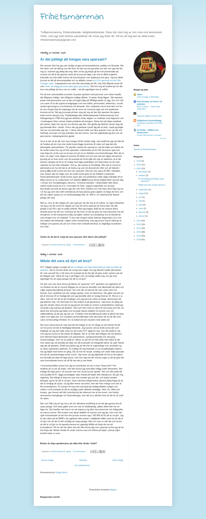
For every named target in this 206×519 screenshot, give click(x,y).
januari (142, 216)
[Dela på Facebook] (99, 245)
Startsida (83, 460)
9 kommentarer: (79, 245)
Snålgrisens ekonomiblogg (149, 120)
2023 (138, 221)
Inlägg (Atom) (61, 472)
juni (140, 197)
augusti (142, 193)
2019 (138, 236)
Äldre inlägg (117, 460)
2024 (138, 168)
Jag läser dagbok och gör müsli (149, 116)
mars (141, 208)
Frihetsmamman (72, 17)
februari (142, 212)
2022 (138, 224)
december (143, 172)
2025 (138, 165)
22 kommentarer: (80, 451)
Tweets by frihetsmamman (145, 149)
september (144, 190)
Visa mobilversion (82, 465)
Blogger (113, 490)
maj (140, 201)
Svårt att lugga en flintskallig (148, 97)
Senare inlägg (47, 460)
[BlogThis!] (93, 245)
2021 (138, 228)
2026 (138, 161)
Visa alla (163, 138)
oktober (142, 175)
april (141, 205)
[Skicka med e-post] (90, 245)
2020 (138, 232)
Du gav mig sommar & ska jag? (149, 135)
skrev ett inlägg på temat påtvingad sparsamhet (67, 86)
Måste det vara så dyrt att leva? (66, 261)
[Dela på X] (96, 245)
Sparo (139, 94)
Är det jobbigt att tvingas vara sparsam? (73, 59)
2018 (138, 239)
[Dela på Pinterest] (102, 245)
